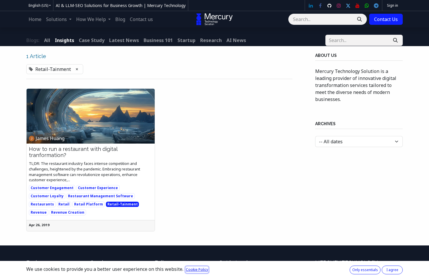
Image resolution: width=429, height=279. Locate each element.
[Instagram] (338, 5)
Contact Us (386, 19)
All (47, 40)
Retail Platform (88, 204)
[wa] (367, 5)
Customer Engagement (52, 187)
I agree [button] (392, 269)
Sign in (392, 5)
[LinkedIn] (310, 5)
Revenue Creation (67, 212)
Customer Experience (98, 187)
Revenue (39, 212)
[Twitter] (348, 5)
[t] (376, 5)
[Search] (359, 19)
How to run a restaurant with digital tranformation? (73, 152)
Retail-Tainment (122, 204)
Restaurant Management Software (100, 195)
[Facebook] (320, 5)
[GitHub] (329, 5)
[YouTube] (357, 5)
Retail (63, 204)
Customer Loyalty (47, 195)
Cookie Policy (197, 269)
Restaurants (42, 204)
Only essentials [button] (365, 269)
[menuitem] (35, 19)
